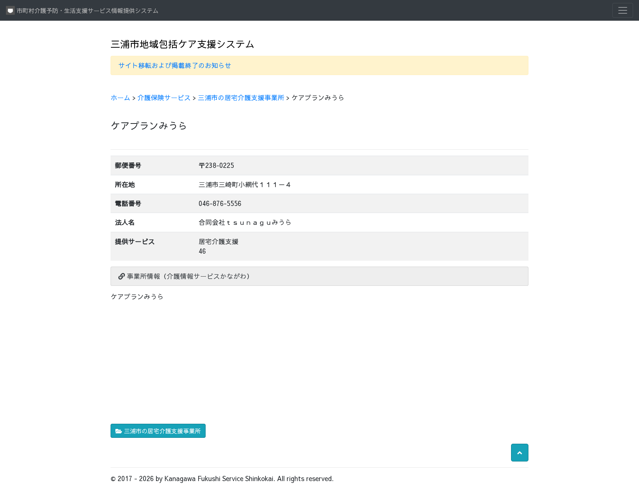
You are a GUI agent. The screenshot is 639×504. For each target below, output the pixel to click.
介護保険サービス (164, 97)
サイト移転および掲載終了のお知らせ (174, 65)
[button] (519, 452)
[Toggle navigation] (622, 10)
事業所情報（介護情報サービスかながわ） (189, 276)
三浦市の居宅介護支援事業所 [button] (161, 431)
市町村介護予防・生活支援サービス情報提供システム (87, 10)
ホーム (121, 97)
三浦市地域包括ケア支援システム (183, 43)
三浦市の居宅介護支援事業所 (241, 97)
